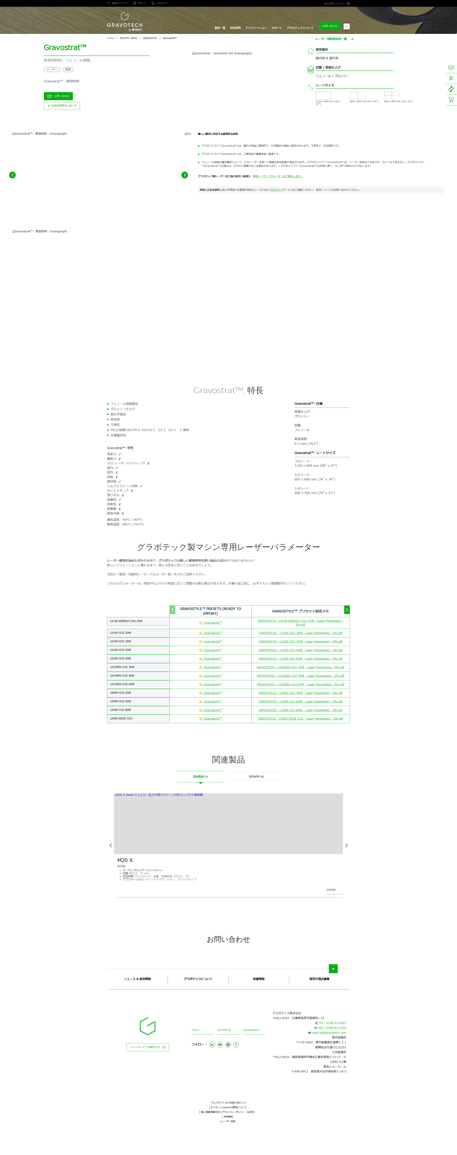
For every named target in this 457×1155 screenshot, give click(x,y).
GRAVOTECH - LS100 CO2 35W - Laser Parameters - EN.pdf (300, 642)
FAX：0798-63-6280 (332, 1028)
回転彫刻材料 (150, 38)
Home (110, 38)
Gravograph (251, 1030)
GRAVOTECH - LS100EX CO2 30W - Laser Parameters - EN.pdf (300, 667)
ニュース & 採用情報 (137, 979)
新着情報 (259, 979)
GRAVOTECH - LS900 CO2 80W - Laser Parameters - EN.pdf (300, 710)
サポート (277, 28)
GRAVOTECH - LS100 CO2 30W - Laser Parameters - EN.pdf (300, 633)
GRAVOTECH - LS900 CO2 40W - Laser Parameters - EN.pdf (300, 693)
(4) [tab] (200, 776)
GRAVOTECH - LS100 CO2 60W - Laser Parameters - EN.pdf (300, 659)
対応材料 (235, 28)
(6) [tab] (256, 776)
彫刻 (68, 70)
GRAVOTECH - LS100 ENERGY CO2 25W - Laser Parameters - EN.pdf (300, 623)
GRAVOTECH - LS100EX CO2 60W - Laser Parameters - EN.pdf (300, 684)
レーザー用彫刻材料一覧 (331, 39)
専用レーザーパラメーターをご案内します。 (278, 176)
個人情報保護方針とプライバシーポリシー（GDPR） (228, 1112)
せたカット (276, 190)
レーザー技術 (228, 1121)
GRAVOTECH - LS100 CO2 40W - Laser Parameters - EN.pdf (300, 650)
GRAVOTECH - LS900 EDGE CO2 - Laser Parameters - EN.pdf (300, 719)
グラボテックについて (300, 28)
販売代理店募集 (320, 979)
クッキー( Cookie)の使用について (228, 1107)
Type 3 (195, 1030)
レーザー (52, 70)
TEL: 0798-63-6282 (332, 1023)
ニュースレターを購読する (145, 1047)
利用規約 (228, 1117)
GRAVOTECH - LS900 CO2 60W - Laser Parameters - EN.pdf (300, 702)
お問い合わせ (329, 26)
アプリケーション (256, 28)
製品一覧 (220, 28)
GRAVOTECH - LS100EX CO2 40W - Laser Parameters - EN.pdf (300, 676)
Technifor (224, 1030)
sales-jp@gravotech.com (329, 1033)
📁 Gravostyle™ (210, 623)
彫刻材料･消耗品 (128, 38)
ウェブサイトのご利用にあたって (228, 1103)
